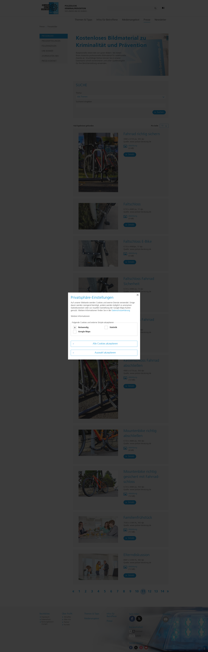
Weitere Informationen (80, 316)
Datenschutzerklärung (121, 311)
